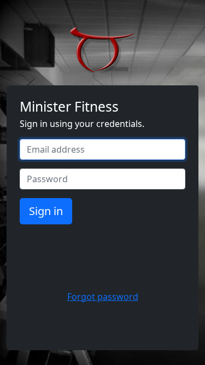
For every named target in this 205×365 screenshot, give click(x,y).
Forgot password (102, 297)
